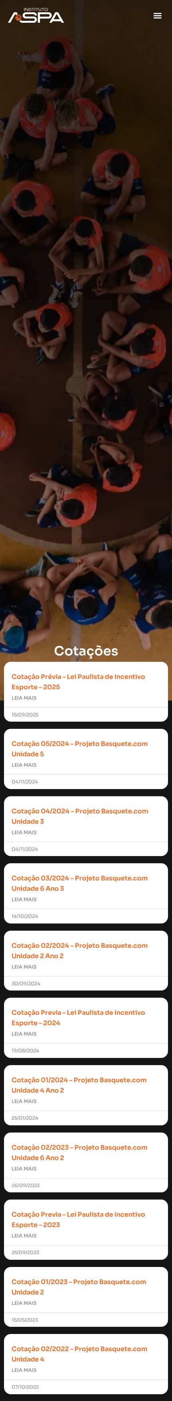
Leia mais (24, 698)
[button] (157, 15)
